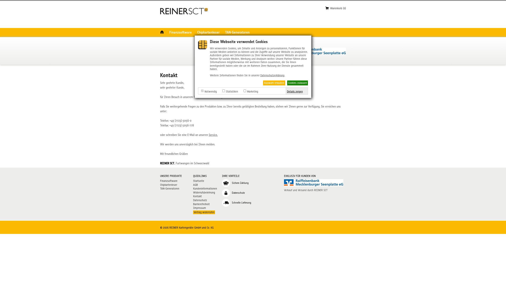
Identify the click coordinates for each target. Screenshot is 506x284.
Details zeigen (295, 91)
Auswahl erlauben (274, 82)
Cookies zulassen (297, 82)
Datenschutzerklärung (272, 75)
